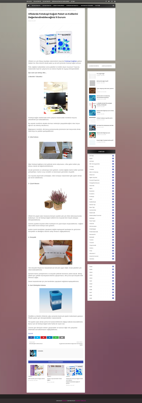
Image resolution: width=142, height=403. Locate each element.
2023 (102, 275)
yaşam (36, 10)
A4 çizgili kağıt (101, 73)
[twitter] (109, 1)
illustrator (102, 191)
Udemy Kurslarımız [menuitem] (58, 5)
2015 (101, 298)
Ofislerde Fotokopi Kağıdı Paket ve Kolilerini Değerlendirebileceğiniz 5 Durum (74, 381)
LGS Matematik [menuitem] (46, 5)
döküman (101, 174)
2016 (102, 295)
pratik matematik (101, 231)
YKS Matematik (37, 1)
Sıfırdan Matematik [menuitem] (72, 5)
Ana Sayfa (31, 10)
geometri (101, 185)
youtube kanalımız (94, 66)
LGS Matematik (46, 1)
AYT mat (102, 155)
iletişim (73, 1)
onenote (102, 223)
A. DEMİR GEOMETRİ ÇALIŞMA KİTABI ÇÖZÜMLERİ (104, 104)
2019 (102, 287)
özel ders (101, 259)
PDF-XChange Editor (101, 164)
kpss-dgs (102, 207)
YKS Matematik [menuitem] (36, 5)
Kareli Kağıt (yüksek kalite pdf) (105, 140)
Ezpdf (101, 158)
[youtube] (114, 1)
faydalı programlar (102, 180)
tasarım (102, 242)
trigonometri (101, 245)
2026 (102, 266)
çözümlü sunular (102, 256)
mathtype (102, 218)
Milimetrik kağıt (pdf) (102, 81)
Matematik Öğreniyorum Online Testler (105, 111)
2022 (102, 278)
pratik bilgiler (102, 229)
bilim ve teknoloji (102, 172)
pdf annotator (102, 226)
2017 (102, 292)
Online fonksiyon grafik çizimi (104, 118)
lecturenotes (101, 210)
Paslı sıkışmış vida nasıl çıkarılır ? (105, 89)
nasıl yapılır (102, 221)
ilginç (102, 188)
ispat (101, 199)
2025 (102, 269)
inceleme (102, 193)
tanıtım (102, 240)
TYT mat (102, 166)
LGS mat (102, 161)
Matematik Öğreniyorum (103, 133)
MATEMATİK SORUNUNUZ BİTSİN (105, 125)
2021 (102, 281)
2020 (102, 284)
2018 (101, 289)
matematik (102, 213)
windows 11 (102, 253)
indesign (102, 196)
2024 (102, 272)
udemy (102, 248)
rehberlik (102, 237)
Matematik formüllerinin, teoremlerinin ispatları (103, 96)
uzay (101, 250)
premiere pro (101, 234)
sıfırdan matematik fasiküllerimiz (60, 1)
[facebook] (106, 1)
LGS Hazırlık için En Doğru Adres (36, 378)
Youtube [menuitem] (97, 5)
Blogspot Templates (80, 400)
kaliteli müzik (101, 202)
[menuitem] (29, 6)
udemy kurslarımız (107, 66)
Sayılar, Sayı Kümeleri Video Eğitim (54, 379)
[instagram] (112, 1)
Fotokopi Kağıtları (70, 61)
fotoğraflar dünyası (102, 183)
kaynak (30, 333)
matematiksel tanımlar (101, 215)
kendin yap (102, 204)
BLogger (64, 400)
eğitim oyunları (102, 177)
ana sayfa (29, 1)
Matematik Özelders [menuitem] (87, 5)
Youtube (101, 169)
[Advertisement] (101, 34)
